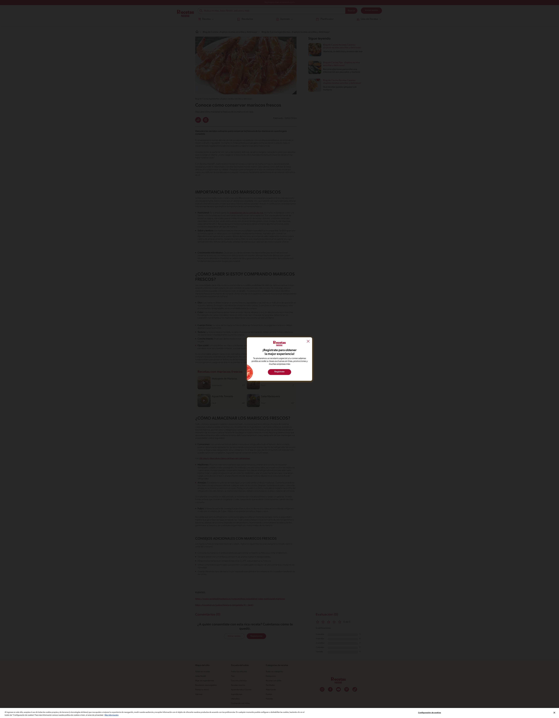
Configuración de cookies (429, 713)
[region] (279, 713)
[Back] (308, 342)
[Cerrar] (554, 712)
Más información (111, 715)
